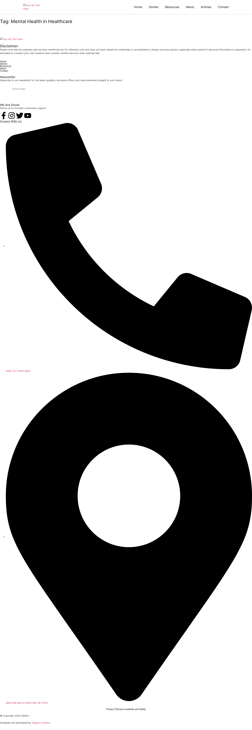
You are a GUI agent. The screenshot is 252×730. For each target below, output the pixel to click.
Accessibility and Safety (133, 709)
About (190, 7)
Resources (172, 7)
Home (138, 7)
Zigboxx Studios (41, 722)
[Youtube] (27, 115)
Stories (153, 7)
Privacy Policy (113, 709)
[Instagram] (11, 115)
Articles (206, 7)
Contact (223, 7)
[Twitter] (19, 115)
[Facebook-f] (3, 115)
